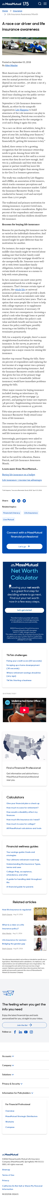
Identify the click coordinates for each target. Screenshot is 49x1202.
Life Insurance (31, 512)
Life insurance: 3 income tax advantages (22, 479)
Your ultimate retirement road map (23, 859)
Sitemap (6, 1169)
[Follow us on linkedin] (18, 500)
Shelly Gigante (7, 914)
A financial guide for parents (20, 886)
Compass (10, 1127)
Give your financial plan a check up (23, 803)
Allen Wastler (11, 65)
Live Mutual (8, 519)
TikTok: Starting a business (19, 680)
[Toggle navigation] (45, 4)
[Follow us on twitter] (24, 500)
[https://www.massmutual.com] (15, 4)
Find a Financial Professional (24, 768)
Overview (9, 1110)
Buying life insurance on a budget (18, 474)
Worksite (9, 1121)
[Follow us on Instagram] (31, 1031)
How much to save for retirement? (23, 807)
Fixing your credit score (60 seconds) (24, 660)
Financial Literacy (11, 512)
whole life (20, 289)
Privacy (5, 1180)
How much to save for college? (21, 823)
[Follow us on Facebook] (13, 500)
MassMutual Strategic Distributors (21, 1116)
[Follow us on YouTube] (25, 1031)
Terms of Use (8, 1174)
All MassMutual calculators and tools (24, 828)
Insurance (17, 10)
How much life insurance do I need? (23, 819)
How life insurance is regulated (16, 909)
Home (5, 10)
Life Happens (22, 109)
